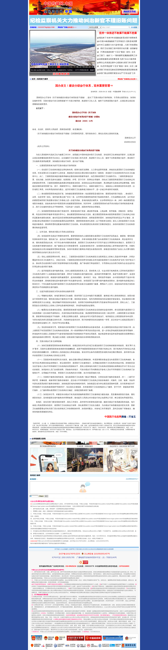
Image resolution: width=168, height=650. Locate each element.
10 (77, 67)
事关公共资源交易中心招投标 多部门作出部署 (117, 63)
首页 (33, 79)
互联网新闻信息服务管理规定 (65, 509)
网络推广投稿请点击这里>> (127, 79)
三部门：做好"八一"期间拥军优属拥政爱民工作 (118, 55)
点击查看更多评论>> (132, 479)
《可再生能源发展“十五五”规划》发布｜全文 (117, 52)
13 (86, 67)
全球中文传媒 (48, 6)
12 (83, 67)
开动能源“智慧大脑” (122, 469)
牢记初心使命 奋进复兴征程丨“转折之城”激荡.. (87, 70)
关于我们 (57, 549)
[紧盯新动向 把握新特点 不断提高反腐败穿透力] (84, 22)
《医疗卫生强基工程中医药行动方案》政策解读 (118, 48)
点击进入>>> (72, 27)
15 (92, 67)
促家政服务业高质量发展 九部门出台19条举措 (117, 59)
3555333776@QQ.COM (46, 27)
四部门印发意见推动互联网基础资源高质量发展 (118, 70)
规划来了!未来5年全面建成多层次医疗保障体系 (118, 38)
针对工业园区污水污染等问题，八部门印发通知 (118, 45)
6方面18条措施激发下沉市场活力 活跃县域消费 (118, 41)
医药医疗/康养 (42, 79)
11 (80, 67)
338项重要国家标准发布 (84, 469)
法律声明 (71, 549)
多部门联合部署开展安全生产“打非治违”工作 (117, 73)
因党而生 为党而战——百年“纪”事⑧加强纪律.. (55, 70)
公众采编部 (64, 549)
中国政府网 (117, 92)
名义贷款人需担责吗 (48, 469)
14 (89, 67)
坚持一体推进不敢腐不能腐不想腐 (118, 32)
